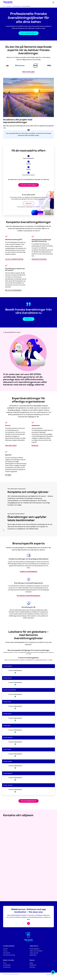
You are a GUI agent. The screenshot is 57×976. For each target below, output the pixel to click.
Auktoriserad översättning (39, 259)
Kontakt (5, 949)
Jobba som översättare (36, 951)
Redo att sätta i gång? (28, 71)
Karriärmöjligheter (34, 949)
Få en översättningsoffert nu (28, 33)
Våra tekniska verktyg (9, 955)
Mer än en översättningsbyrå (13, 290)
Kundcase (32, 967)
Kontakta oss (28, 319)
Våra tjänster (6, 953)
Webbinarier (33, 965)
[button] (53, 972)
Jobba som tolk (34, 953)
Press (4, 963)
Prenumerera (6, 967)
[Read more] (28, 923)
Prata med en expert (11, 445)
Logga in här (28, 203)
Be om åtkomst (36, 206)
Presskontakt (6, 965)
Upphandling (33, 955)
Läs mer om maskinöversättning (14, 259)
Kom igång (8, 475)
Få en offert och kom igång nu (28, 185)
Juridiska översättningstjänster (28, 571)
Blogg (31, 963)
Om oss (5, 951)
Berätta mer (35, 445)
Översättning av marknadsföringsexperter (28, 595)
